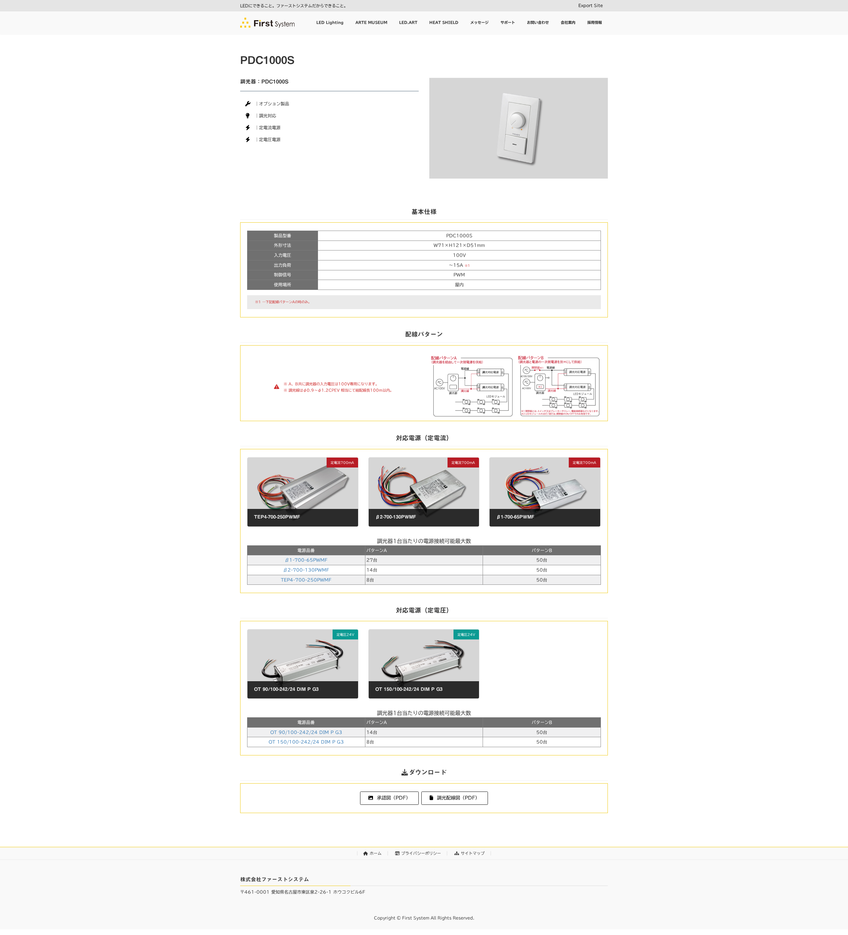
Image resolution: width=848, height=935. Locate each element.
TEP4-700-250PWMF (306, 580)
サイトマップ (473, 853)
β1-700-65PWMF (306, 560)
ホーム (376, 853)
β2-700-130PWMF (306, 570)
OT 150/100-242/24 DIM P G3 (306, 742)
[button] (389, 798)
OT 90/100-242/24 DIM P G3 (306, 732)
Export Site (590, 5)
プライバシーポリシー (421, 853)
